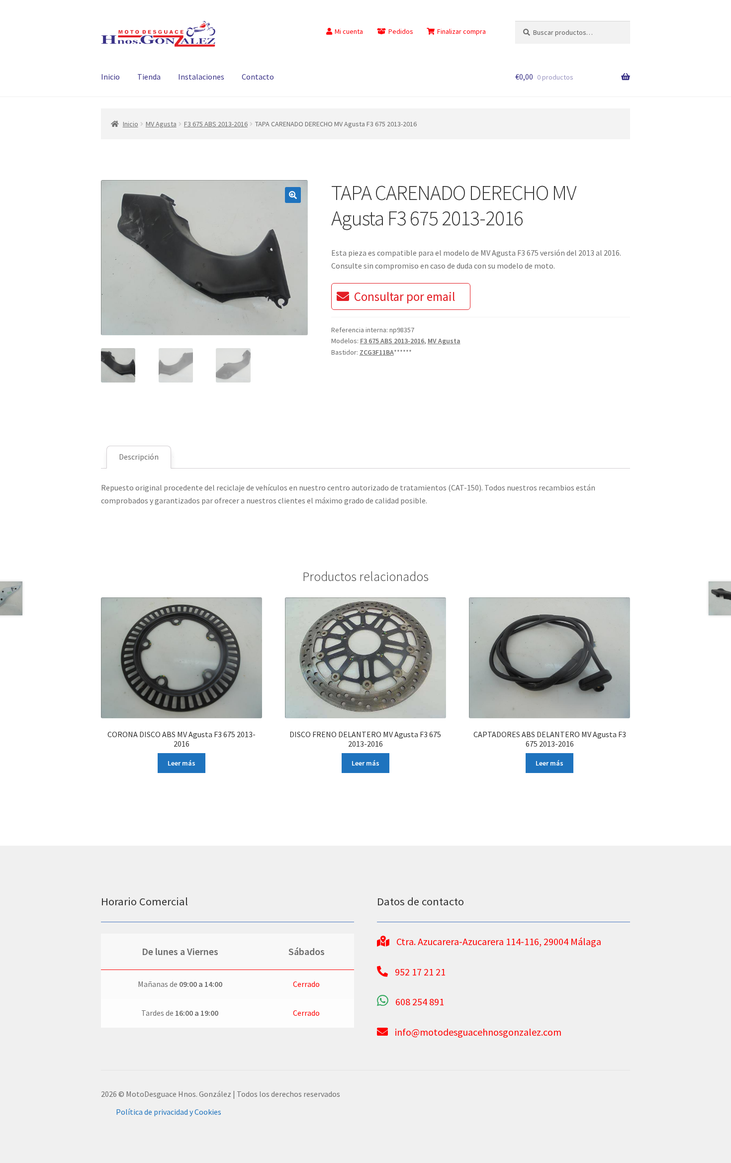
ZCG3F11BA (377, 352)
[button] (293, 195)
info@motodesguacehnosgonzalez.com (478, 1032)
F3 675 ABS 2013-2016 (216, 123)
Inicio (110, 77)
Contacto (258, 77)
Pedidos (400, 31)
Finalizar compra (461, 31)
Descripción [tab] (139, 457)
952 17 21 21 (420, 972)
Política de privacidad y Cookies (168, 1112)
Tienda (149, 77)
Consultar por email (404, 296)
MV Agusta (161, 123)
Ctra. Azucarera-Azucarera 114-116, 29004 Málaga (498, 941)
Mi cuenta (349, 31)
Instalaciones (201, 77)
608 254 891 (419, 1001)
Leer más (181, 763)
